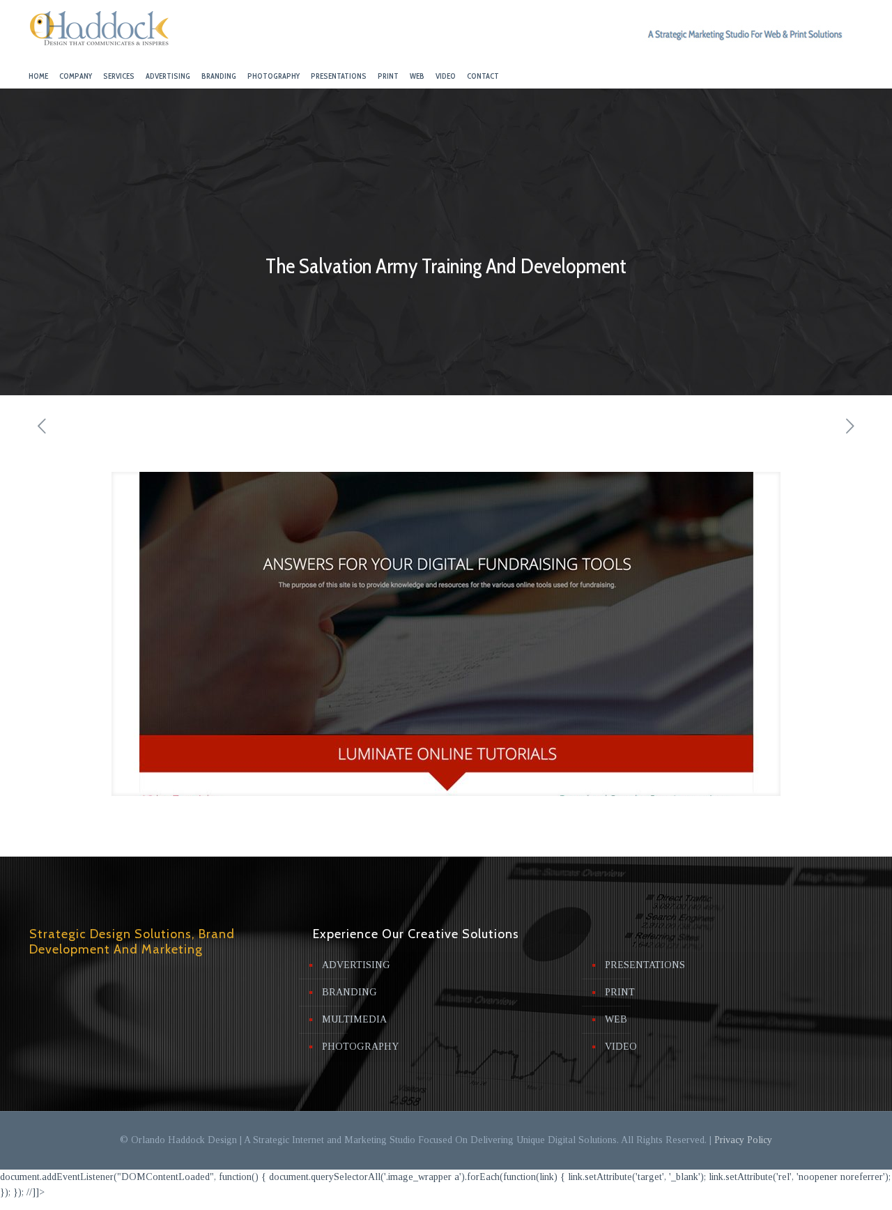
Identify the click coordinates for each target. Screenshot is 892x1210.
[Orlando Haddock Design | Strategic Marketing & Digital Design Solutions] (99, 31)
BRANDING (349, 992)
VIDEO (621, 1046)
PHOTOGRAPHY (360, 1046)
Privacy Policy (743, 1140)
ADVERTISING (356, 965)
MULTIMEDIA (354, 1019)
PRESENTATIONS (645, 965)
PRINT (620, 992)
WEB (616, 1019)
